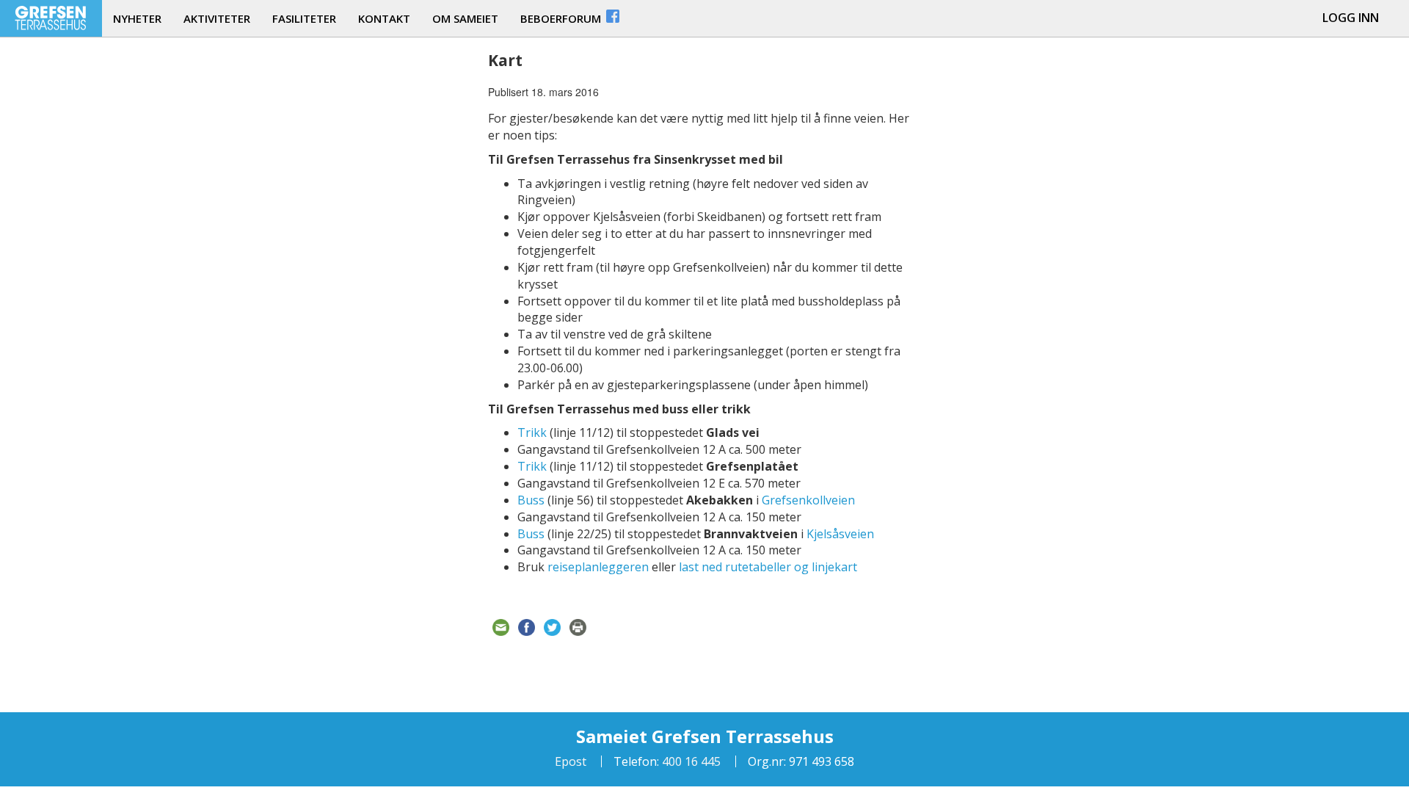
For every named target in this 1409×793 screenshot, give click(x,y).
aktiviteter (216, 18)
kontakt (384, 18)
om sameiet (465, 18)
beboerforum (562, 18)
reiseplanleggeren (598, 567)
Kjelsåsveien (840, 534)
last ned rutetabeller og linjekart (768, 567)
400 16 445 (690, 761)
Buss (531, 500)
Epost (570, 761)
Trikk (532, 432)
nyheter (137, 18)
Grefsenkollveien (808, 500)
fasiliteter (304, 18)
